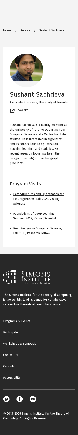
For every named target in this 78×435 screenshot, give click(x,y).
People (25, 30)
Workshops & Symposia (19, 344)
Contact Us (10, 355)
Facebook (19, 399)
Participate (10, 332)
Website (22, 109)
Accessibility (11, 377)
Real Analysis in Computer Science (37, 228)
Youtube (33, 399)
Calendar (9, 366)
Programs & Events (16, 321)
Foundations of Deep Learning (34, 214)
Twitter (6, 399)
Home (7, 30)
